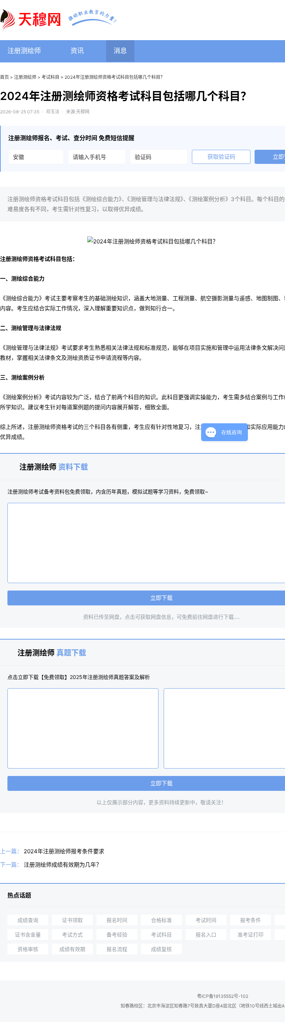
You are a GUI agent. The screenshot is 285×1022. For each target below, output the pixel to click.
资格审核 (27, 949)
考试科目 (50, 77)
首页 (4, 77)
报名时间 (117, 920)
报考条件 (250, 920)
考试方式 (72, 934)
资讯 (77, 51)
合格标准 (161, 920)
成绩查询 (27, 920)
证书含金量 (28, 934)
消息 (120, 51)
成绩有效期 (72, 949)
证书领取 (72, 920)
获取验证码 (221, 156)
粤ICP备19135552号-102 (222, 996)
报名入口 (206, 934)
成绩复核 (161, 949)
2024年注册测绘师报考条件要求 (64, 851)
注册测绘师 (24, 51)
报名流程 (117, 949)
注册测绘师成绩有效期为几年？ (63, 864)
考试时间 (206, 920)
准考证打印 (250, 934)
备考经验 (117, 934)
